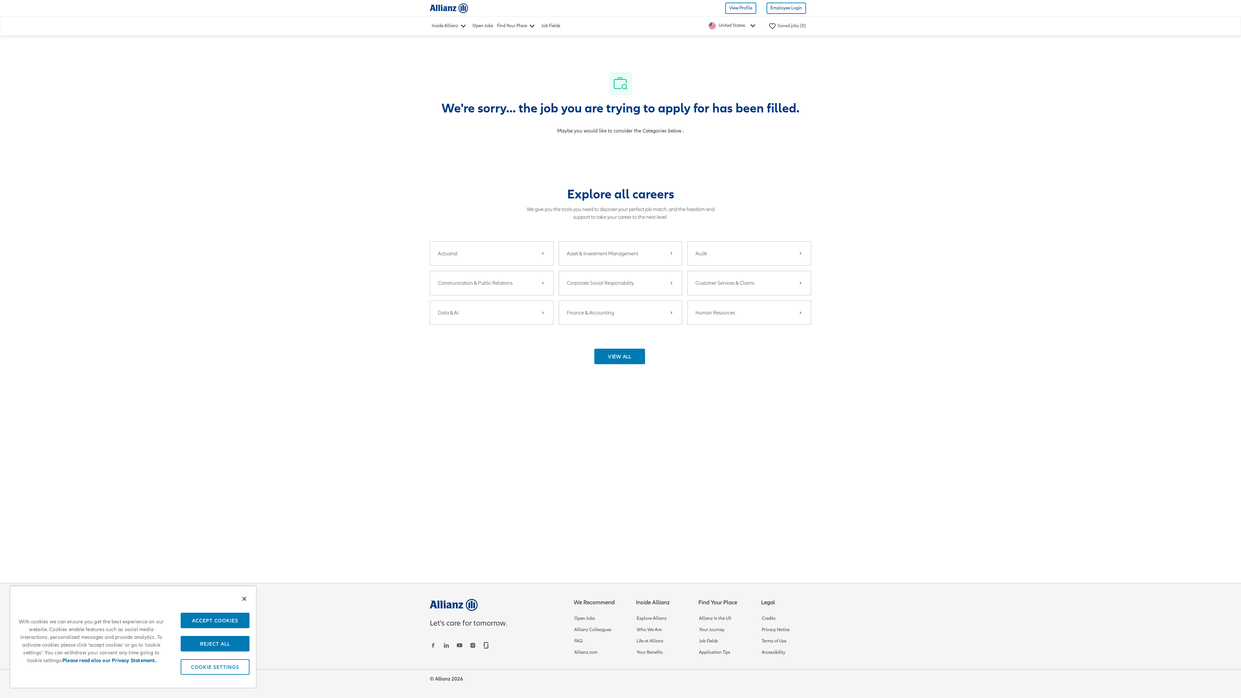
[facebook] (433, 645)
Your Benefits (650, 652)
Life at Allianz (650, 641)
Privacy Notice (776, 629)
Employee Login (786, 8)
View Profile (740, 8)
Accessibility (773, 652)
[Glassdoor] (486, 645)
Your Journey (712, 629)
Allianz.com (586, 652)
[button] (619, 356)
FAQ (578, 641)
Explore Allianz (652, 618)
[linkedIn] (446, 645)
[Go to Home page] (449, 8)
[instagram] (473, 645)
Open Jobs (482, 25)
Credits (769, 618)
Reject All (215, 644)
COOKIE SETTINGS (215, 667)
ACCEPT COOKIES (215, 620)
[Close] (244, 599)
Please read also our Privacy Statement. (109, 660)
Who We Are (649, 629)
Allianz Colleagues (592, 629)
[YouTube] (459, 645)
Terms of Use (774, 641)
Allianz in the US (715, 618)
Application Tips (714, 652)
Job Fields (550, 25)
